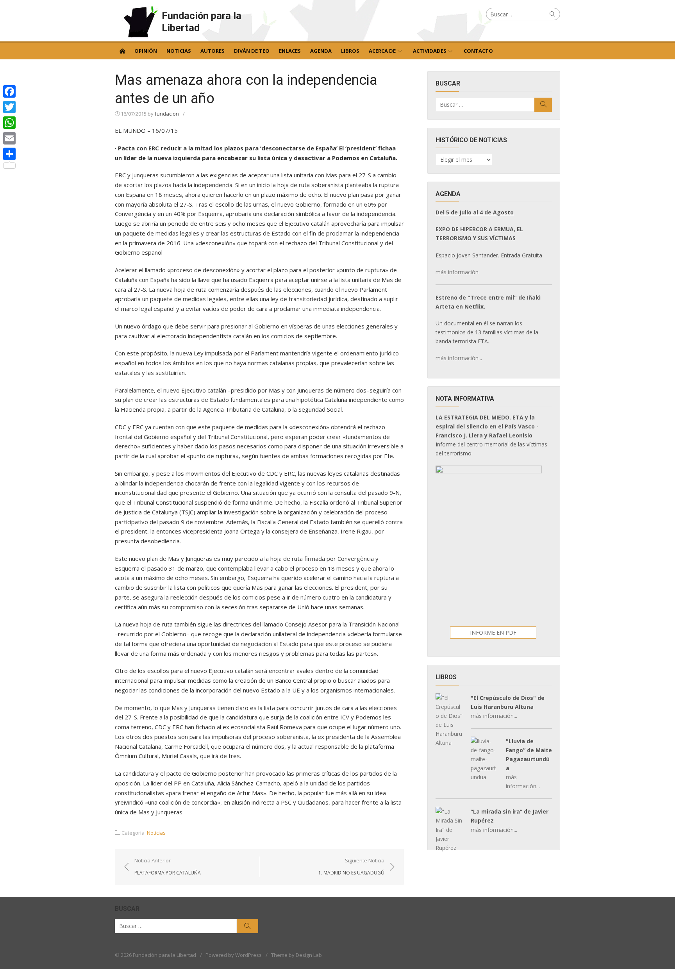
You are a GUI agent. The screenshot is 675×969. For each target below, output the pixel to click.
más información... (459, 358)
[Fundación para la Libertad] (122, 50)
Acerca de (382, 50)
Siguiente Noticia (351, 866)
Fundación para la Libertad (201, 22)
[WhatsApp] (9, 122)
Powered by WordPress (233, 954)
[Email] (9, 138)
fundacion (167, 113)
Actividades (429, 50)
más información (457, 272)
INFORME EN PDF (493, 632)
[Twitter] (9, 107)
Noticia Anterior (167, 866)
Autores (212, 50)
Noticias (178, 50)
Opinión (145, 50)
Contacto (478, 50)
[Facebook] (9, 91)
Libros (350, 50)
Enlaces (290, 50)
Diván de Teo (252, 50)
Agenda (321, 50)
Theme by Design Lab (296, 954)
